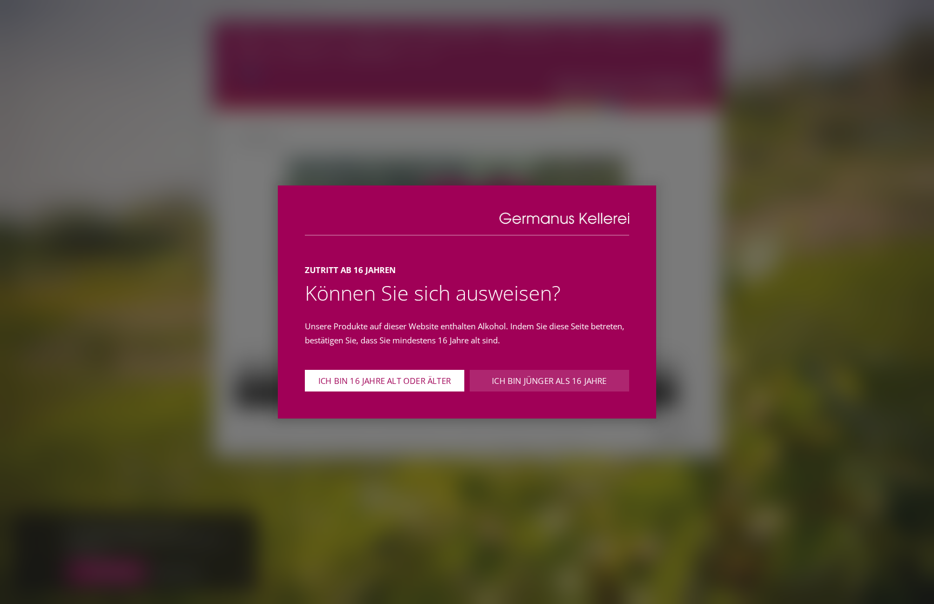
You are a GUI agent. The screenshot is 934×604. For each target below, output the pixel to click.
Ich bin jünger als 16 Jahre (549, 380)
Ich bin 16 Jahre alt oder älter (384, 380)
